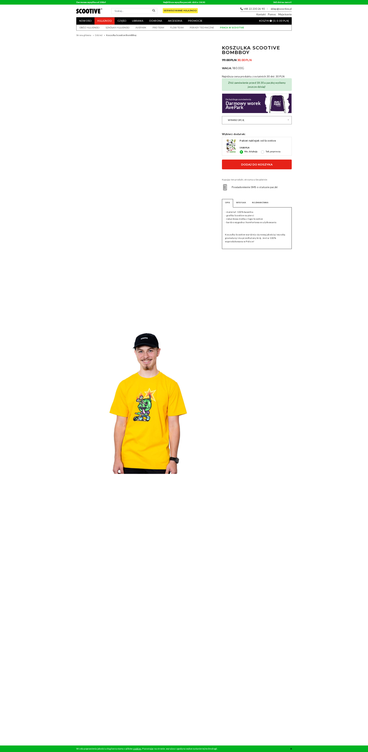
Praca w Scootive (232, 27)
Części (121, 20)
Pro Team (158, 27)
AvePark (141, 27)
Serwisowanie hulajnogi (180, 10)
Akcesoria (175, 20)
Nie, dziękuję (251, 151)
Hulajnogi (104, 20)
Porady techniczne (202, 27)
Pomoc (272, 14)
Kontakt (261, 14)
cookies (137, 748)
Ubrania (137, 20)
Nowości (85, 20)
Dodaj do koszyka (257, 164)
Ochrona (155, 20)
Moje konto (285, 14)
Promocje (195, 20)
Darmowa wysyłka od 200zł (91, 2)
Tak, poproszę (272, 151)
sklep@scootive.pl (281, 8)
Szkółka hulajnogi (117, 27)
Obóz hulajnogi (89, 27)
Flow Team (177, 27)
